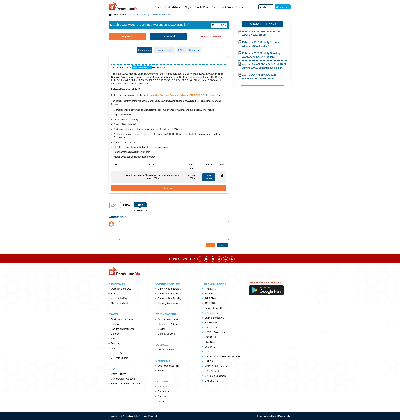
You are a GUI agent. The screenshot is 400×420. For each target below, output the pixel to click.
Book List (194, 50)
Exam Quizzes (118, 373)
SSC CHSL (210, 337)
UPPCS (209, 361)
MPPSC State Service (216, 366)
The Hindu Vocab (119, 303)
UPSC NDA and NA (215, 332)
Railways (115, 324)
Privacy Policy (284, 416)
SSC (113, 338)
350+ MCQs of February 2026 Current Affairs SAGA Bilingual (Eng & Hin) (264, 66)
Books (239, 7)
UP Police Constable (215, 376)
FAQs (181, 50)
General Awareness (168, 319)
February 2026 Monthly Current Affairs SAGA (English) (260, 44)
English (161, 329)
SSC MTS (210, 346)
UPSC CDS (211, 327)
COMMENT (222, 245)
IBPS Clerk (210, 298)
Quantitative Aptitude (168, 324)
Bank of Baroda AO (214, 317)
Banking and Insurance (122, 329)
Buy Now (127, 36)
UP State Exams (119, 358)
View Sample (208, 177)
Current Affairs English (169, 288)
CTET (208, 351)
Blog (113, 293)
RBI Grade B (211, 322)
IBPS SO (209, 293)
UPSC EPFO (211, 313)
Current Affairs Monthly (169, 298)
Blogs (187, 7)
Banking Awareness (168, 303)
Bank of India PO (213, 308)
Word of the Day (119, 298)
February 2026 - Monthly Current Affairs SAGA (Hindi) (261, 33)
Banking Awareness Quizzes (125, 383)
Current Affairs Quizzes (123, 378)
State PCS (116, 353)
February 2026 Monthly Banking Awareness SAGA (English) (261, 55)
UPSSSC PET (212, 380)
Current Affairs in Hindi (169, 293)
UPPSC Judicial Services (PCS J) (222, 356)
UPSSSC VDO (212, 371)
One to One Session (168, 365)
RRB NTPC (211, 288)
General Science (166, 333)
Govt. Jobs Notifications (123, 319)
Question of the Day (121, 288)
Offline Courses (166, 349)
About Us (162, 386)
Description (144, 50)
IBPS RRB (210, 303)
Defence (115, 333)
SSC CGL (210, 342)
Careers (162, 396)
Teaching (115, 343)
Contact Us (163, 391)
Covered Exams (164, 50)
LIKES (126, 205)
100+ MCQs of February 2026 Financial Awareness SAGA (259, 76)
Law (113, 348)
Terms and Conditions (267, 416)
